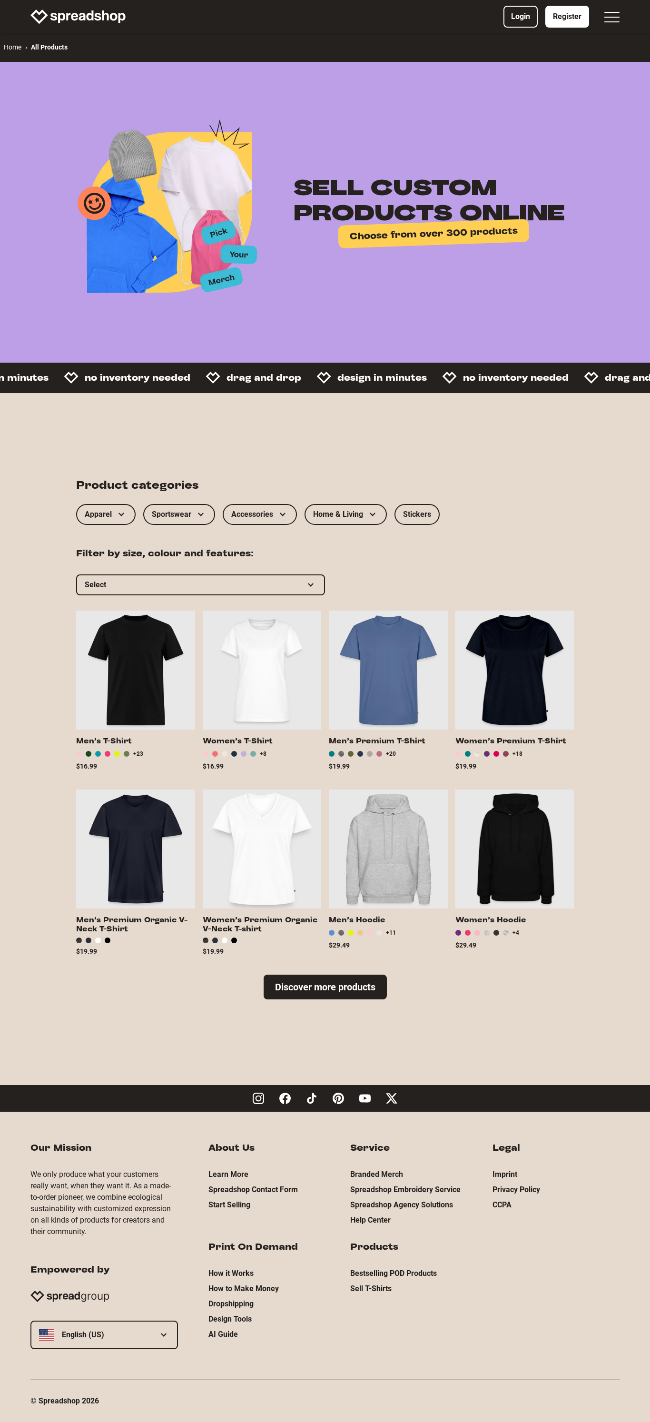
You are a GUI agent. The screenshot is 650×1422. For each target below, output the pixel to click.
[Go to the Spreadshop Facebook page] (285, 1098)
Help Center (370, 1219)
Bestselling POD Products (393, 1273)
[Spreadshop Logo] (78, 17)
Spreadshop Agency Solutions (401, 1204)
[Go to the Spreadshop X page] (391, 1098)
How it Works (231, 1273)
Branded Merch (376, 1174)
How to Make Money (243, 1288)
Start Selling (229, 1204)
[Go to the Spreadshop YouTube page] (365, 1098)
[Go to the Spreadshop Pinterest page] (338, 1098)
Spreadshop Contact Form (253, 1189)
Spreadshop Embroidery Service (405, 1189)
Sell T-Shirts (371, 1288)
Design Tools (230, 1318)
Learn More (228, 1174)
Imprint (504, 1174)
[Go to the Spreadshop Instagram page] (258, 1098)
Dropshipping (231, 1303)
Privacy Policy (516, 1189)
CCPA (502, 1204)
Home (12, 47)
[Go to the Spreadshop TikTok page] (311, 1098)
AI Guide (223, 1334)
